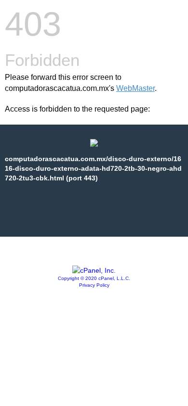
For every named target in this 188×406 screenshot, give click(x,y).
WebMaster (135, 88)
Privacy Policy (94, 285)
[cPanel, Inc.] (94, 270)
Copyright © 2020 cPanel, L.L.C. (94, 278)
